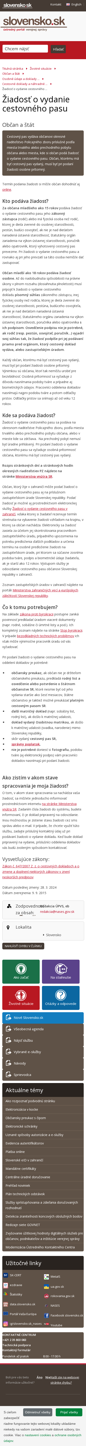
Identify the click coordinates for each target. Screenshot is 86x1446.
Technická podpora (16, 1345)
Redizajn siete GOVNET (23, 1225)
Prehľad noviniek (18, 1185)
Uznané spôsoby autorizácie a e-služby (34, 1135)
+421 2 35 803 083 (14, 1340)
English (76, 4)
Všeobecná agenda (29, 1029)
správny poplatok (25, 744)
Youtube (56, 1325)
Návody (20, 1063)
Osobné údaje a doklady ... (20, 79)
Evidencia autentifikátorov (25, 1143)
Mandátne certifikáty (21, 1168)
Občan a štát (11, 74)
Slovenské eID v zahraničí (24, 1160)
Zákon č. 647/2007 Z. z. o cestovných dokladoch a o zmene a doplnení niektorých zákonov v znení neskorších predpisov (40, 871)
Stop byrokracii (71, 630)
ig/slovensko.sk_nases (26, 1324)
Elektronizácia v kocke (22, 1109)
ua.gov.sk (57, 1286)
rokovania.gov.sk (63, 1296)
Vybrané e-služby (27, 1051)
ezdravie (16, 1285)
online (6, 189)
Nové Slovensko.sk (28, 1017)
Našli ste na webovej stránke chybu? (64, 1379)
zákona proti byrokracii (36, 614)
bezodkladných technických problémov (45, 636)
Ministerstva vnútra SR (34, 476)
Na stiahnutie (60, 977)
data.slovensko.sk (22, 1304)
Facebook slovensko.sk (67, 1315)
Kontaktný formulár (16, 1350)
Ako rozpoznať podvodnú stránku (31, 1101)
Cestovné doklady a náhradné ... (24, 84)
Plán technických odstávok (25, 1194)
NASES (55, 1305)
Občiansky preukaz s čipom (26, 1118)
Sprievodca (22, 1074)
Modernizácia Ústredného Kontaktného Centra (40, 1247)
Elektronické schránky (21, 1126)
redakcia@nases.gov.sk (57, 911)
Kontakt (55, 4)
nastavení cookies (38, 1435)
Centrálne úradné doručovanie (28, 1177)
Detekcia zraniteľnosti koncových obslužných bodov (44, 1216)
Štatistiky (16, 1294)
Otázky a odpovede (60, 1003)
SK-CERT (15, 1275)
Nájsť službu (23, 1040)
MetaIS (55, 1276)
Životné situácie (41, 68)
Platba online (15, 1151)
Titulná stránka (12, 68)
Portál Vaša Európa (23, 1314)
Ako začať (21, 977)
